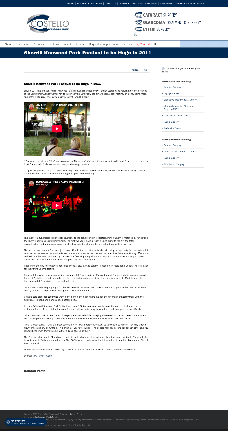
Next (145, 69)
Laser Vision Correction (176, 115)
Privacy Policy (76, 414)
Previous (135, 69)
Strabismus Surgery (174, 164)
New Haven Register (42, 355)
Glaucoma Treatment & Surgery (180, 99)
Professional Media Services (47, 417)
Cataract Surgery (172, 86)
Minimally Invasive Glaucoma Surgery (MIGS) (179, 108)
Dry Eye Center (171, 93)
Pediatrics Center (173, 128)
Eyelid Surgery (171, 121)
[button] (155, 43)
